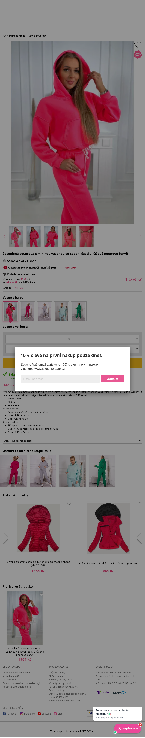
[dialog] (72, 369)
